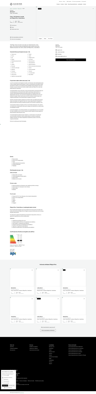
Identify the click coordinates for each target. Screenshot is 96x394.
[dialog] (8, 379)
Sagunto (50, 363)
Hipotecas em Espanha (34, 348)
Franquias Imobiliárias (14, 348)
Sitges (50, 358)
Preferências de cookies (39, 380)
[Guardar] (93, 9)
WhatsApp (59, 54)
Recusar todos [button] (11, 385)
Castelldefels (51, 360)
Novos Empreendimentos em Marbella (75, 351)
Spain (11, 8)
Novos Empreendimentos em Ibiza (74, 353)
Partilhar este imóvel (15, 29)
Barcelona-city (51, 346)
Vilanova (50, 361)
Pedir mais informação (70, 59)
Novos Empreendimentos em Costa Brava (75, 348)
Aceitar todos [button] (5, 385)
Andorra (50, 355)
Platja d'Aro (19, 8)
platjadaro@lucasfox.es (62, 56)
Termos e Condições (23, 380)
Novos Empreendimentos (72, 4)
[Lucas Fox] (16, 4)
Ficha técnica (14, 25)
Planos (13, 27)
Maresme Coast (52, 351)
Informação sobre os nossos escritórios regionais (18, 378)
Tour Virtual (50, 38)
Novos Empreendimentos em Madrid (75, 350)
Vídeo (45, 38)
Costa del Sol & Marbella (53, 356)
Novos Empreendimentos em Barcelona (75, 346)
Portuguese (69, 1)
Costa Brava (15, 8)
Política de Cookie (31, 380)
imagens (40, 38)
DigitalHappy (22, 392)
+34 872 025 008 (60, 52)
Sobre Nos (12, 346)
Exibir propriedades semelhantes (17, 37)
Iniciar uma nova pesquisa (16, 39)
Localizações (80, 4)
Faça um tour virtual (26, 140)
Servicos (64, 1)
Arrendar (62, 4)
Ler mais (7, 375)
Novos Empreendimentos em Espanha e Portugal (77, 355)
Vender (65, 4)
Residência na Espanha (34, 346)
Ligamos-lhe (59, 50)
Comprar (58, 4)
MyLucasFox (84, 1)
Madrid (50, 350)
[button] (12, 277)
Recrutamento (12, 350)
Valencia (50, 353)
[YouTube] (17, 370)
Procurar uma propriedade (77, 1)
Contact (84, 4)
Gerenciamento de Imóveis (34, 350)
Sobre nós (60, 1)
